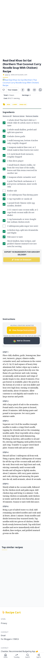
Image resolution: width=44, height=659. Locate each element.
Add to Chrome (23, 340)
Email (3, 635)
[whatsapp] (40, 90)
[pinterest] (29, 90)
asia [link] (8, 104)
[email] (34, 90)
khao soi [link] (23, 104)
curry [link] (15, 104)
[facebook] (23, 90)
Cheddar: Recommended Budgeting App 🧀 (19, 651)
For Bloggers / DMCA (10, 639)
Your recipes (12, 90)
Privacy (4, 623)
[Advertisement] (22, 29)
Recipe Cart (13, 612)
